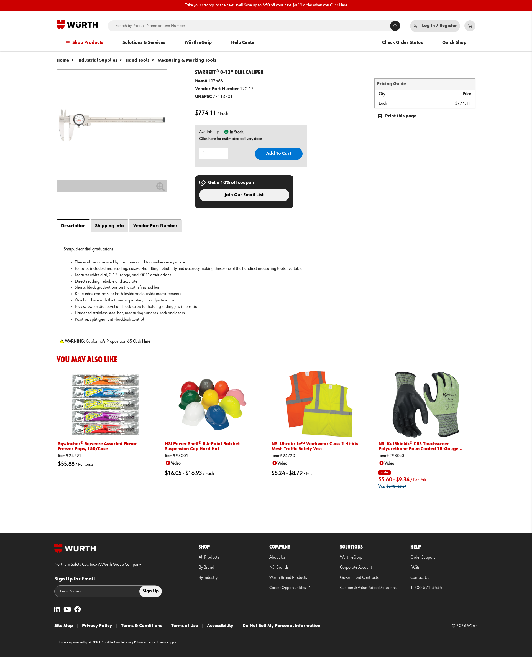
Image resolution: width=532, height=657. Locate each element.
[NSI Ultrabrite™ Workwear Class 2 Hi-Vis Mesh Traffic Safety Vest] (319, 404)
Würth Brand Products (288, 577)
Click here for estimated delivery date (230, 139)
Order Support (422, 557)
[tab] (266, 283)
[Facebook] (77, 610)
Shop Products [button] (87, 42)
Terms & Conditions (141, 626)
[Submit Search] (395, 26)
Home (63, 60)
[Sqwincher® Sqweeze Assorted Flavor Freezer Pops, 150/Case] (106, 404)
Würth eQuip (198, 42)
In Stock (236, 132)
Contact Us (419, 577)
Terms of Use (184, 626)
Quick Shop (454, 42)
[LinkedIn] (57, 610)
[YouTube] (67, 610)
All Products (209, 557)
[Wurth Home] (77, 24)
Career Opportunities (288, 588)
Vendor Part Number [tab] (155, 226)
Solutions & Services (143, 42)
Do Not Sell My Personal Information (281, 626)
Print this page (400, 116)
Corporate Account (356, 567)
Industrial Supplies (97, 60)
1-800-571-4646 (426, 588)
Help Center (243, 42)
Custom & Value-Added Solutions (368, 588)
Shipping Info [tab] (109, 226)
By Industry (208, 577)
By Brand (206, 567)
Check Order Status (402, 42)
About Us (277, 557)
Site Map (63, 626)
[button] (174, 463)
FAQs (415, 567)
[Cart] (469, 25)
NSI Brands (278, 567)
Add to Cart (278, 153)
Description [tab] (73, 226)
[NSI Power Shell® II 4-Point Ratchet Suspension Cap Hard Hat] (212, 404)
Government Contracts (359, 577)
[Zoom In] (160, 189)
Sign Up (150, 591)
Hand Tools (137, 60)
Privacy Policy (97, 626)
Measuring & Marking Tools (187, 60)
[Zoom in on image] (112, 124)
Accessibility (220, 626)
